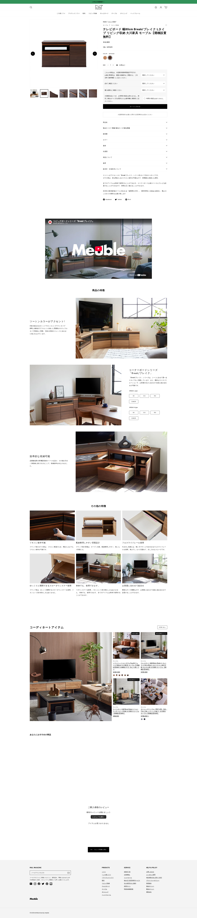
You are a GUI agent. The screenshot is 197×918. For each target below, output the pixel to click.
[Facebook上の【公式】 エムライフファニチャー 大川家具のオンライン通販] (39, 884)
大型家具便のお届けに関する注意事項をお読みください (135, 114)
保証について (107, 157)
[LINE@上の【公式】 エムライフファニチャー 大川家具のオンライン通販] (51, 884)
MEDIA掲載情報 (128, 889)
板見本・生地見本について (112, 169)
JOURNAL (127, 874)
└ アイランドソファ (108, 877)
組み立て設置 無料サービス (132, 880)
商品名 (105, 122)
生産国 (105, 151)
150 (155, 396)
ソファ (104, 871)
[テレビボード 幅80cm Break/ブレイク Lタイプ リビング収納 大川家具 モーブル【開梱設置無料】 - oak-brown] (33, 787)
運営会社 (149, 892)
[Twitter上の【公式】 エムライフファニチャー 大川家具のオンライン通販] (43, 884)
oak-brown (110, 58)
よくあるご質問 (150, 874)
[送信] (69, 873)
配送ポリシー (150, 889)
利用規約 (149, 883)
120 (144, 396)
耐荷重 (105, 134)
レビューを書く (98, 817)
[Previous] (33, 54)
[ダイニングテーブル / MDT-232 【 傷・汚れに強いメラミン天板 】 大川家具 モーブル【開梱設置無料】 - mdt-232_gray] (142, 719)
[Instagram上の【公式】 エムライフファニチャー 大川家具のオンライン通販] (35, 884)
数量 (104, 65)
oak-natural (105, 58)
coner (133, 401)
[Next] (95, 54)
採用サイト (127, 886)
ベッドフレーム (135, 13)
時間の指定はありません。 (155, 98)
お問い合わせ (150, 871)
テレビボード (104, 13)
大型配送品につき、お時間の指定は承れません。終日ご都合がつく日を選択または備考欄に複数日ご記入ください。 (122, 98)
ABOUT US (127, 871)
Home (105, 21)
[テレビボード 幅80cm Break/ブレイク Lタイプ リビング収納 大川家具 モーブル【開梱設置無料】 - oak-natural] (31, 787)
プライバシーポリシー (152, 880)
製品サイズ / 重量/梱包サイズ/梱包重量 (116, 128)
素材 (104, 145)
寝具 (84, 13)
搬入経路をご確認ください (113, 90)
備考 (104, 163)
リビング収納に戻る (100, 849)
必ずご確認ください (111, 83)
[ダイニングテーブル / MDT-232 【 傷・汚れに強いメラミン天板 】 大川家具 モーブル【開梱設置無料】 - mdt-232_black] (144, 719)
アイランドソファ (74, 13)
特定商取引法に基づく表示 (154, 877)
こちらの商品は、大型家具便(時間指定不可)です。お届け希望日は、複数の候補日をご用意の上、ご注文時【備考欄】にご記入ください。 (121, 75)
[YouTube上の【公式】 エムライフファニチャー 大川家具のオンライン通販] (31, 884)
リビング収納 (93, 13)
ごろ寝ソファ (61, 13)
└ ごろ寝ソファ (106, 874)
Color (108, 53)
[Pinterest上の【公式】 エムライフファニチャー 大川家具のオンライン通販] (47, 884)
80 (134, 396)
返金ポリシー (150, 886)
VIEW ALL (162, 627)
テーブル (114, 13)
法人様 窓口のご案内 (130, 883)
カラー (105, 140)
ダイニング (123, 13)
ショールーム (128, 877)
